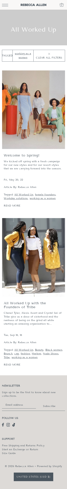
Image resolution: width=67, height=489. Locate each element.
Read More (12, 205)
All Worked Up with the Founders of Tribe (25, 305)
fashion (25, 353)
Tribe (7, 357)
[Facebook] (3, 425)
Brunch (8, 353)
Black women (53, 349)
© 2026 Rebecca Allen (19, 466)
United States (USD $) (33, 476)
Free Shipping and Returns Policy (23, 445)
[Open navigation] (6, 4)
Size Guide (9, 453)
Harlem (36, 353)
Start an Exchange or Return (20, 449)
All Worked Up (23, 194)
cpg (16, 353)
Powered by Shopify (49, 466)
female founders (45, 194)
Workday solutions (16, 198)
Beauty (39, 349)
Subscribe (49, 406)
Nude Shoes (50, 353)
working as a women (43, 198)
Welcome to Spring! (22, 155)
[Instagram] (8, 425)
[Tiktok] (13, 425)
